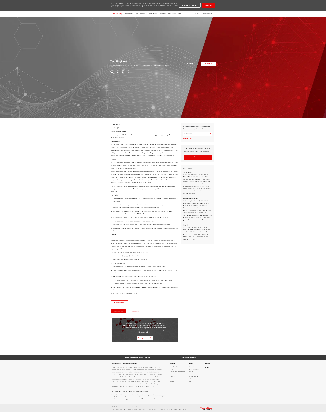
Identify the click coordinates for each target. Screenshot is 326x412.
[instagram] (205, 367)
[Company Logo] (117, 13)
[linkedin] (208, 367)
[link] (187, 138)
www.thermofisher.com (142, 391)
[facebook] (204, 367)
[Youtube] (207, 367)
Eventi (179, 13)
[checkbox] (189, 64)
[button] (190, 5)
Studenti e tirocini (153, 13)
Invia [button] (210, 134)
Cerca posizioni (172, 13)
